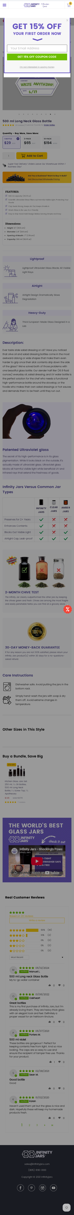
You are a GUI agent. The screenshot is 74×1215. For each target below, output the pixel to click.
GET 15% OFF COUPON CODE (37, 57)
